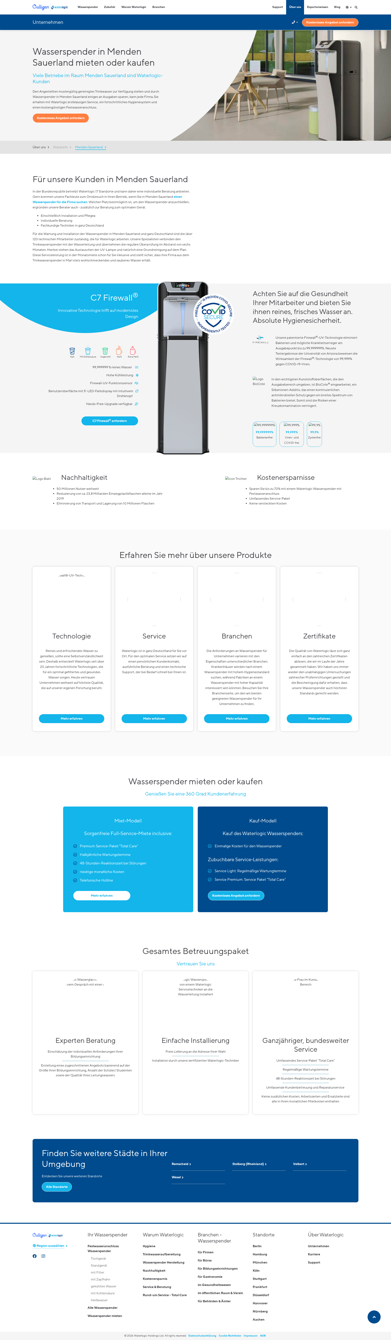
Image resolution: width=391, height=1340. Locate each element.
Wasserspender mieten (105, 1316)
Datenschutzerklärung (202, 1335)
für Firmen (206, 1252)
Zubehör (109, 7)
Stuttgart (260, 1279)
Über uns (295, 7)
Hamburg (260, 1254)
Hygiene (149, 1246)
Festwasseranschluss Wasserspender (103, 1248)
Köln (256, 1271)
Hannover (260, 1303)
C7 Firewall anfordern (109, 420)
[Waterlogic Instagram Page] (44, 1256)
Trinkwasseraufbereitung (162, 1254)
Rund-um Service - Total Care (165, 1295)
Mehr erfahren (72, 719)
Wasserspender (88, 7)
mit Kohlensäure (103, 1293)
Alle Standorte (57, 1187)
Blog (337, 7)
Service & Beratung (157, 1287)
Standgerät (99, 1266)
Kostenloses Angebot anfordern (330, 22)
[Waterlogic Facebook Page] (35, 1256)
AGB (263, 1335)
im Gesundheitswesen (214, 1285)
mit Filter (97, 1272)
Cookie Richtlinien (230, 1335)
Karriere (314, 1254)
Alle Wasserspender (103, 1308)
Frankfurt (260, 1287)
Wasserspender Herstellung (164, 1262)
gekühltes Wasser (103, 1286)
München (260, 1262)
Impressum (251, 1335)
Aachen (259, 1320)
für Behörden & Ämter (214, 1301)
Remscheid (180, 1164)
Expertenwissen (317, 7)
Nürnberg (260, 1311)
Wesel (176, 1177)
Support (277, 7)
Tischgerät (98, 1259)
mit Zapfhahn (100, 1279)
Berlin (257, 1246)
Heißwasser (99, 1300)
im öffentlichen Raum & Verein (220, 1293)
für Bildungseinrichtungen (218, 1269)
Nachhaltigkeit (154, 1271)
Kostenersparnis (155, 1279)
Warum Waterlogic (133, 7)
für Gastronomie (210, 1277)
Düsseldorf (261, 1295)
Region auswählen (50, 1246)
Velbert (298, 1164)
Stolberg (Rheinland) (248, 1164)
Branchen (158, 7)
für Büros (205, 1260)
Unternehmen (318, 1246)
